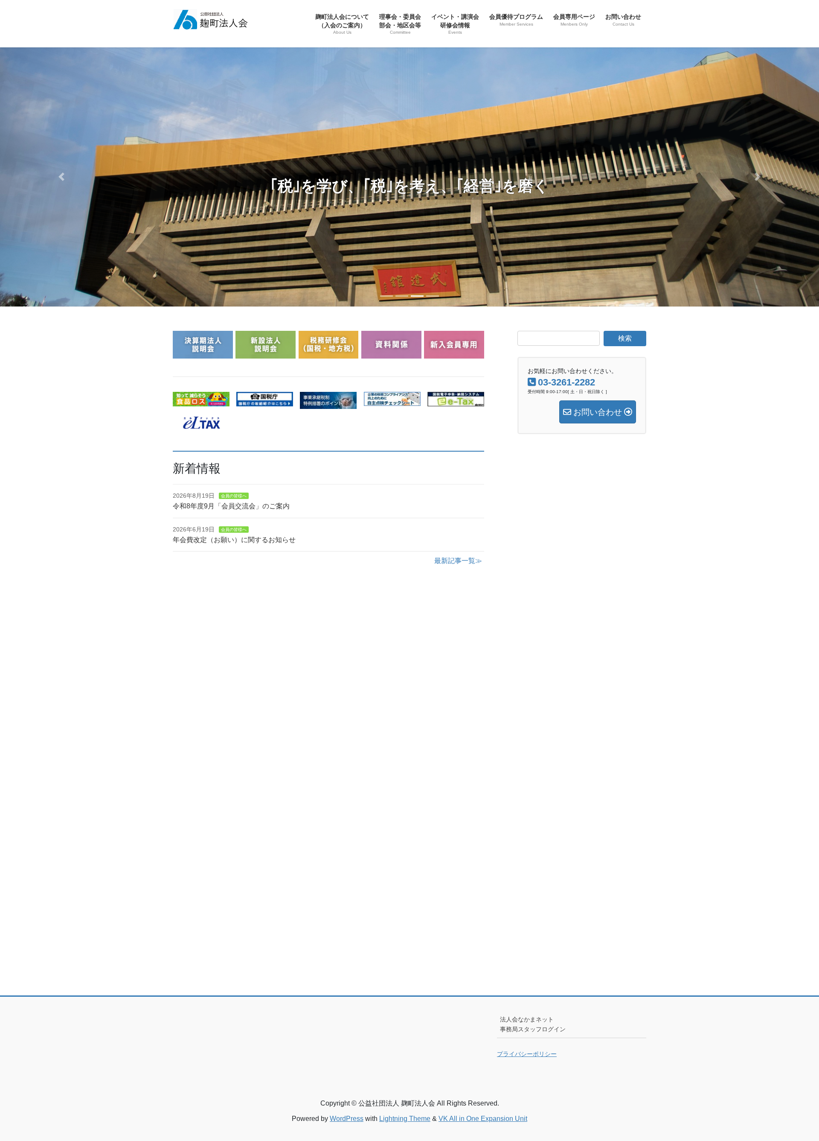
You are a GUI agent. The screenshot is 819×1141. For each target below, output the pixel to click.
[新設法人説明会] (265, 353)
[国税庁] (264, 401)
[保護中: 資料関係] (391, 353)
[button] (61, 176)
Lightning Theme (404, 1118)
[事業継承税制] (328, 403)
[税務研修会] (329, 353)
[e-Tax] (455, 401)
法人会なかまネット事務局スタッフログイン (533, 1024)
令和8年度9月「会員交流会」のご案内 (231, 506)
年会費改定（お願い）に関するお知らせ (234, 539)
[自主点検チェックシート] (392, 400)
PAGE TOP (793, 1099)
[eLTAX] (201, 423)
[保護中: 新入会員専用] (454, 353)
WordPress (346, 1118)
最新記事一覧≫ (458, 560)
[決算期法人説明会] (203, 353)
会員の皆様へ (234, 495)
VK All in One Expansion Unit (483, 1118)
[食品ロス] (201, 401)
